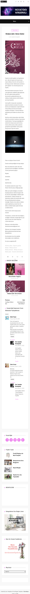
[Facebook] (7, 440)
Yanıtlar (13, 339)
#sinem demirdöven (17, 251)
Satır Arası (13, 364)
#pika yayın (8, 251)
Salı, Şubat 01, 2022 (19, 345)
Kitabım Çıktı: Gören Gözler (14, 293)
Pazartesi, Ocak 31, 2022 (15, 366)
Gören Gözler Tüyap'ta (15, 276)
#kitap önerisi (13, 247)
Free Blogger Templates (18, 591)
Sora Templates (9, 591)
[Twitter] (11, 440)
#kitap (7, 247)
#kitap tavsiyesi (18, 249)
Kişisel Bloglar (17, 467)
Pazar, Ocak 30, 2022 (15, 319)
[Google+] (23, 440)
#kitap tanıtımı (9, 249)
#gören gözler (17, 245)
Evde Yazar (13, 317)
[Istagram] (15, 440)
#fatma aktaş (8, 245)
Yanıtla (12, 336)
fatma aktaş (15, 30)
